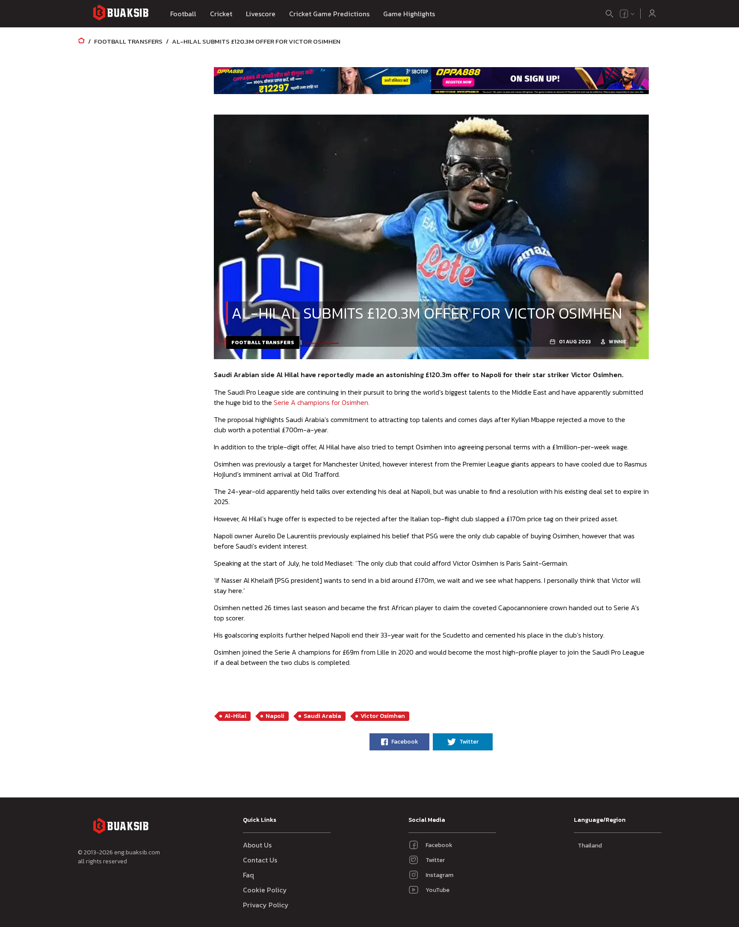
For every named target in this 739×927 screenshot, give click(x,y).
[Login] (652, 13)
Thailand (590, 845)
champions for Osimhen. (322, 402)
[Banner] (323, 80)
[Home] (81, 41)
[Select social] (627, 13)
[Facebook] (624, 14)
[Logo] (120, 14)
